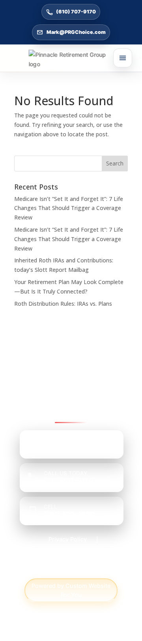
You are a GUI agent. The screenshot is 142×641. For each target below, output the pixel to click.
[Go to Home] (71, 59)
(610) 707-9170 (76, 12)
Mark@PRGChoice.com (76, 32)
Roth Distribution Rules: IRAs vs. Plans (63, 303)
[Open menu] (122, 57)
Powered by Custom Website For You (71, 590)
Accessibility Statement (68, 553)
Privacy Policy (68, 539)
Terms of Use (71, 568)
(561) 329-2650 (69, 514)
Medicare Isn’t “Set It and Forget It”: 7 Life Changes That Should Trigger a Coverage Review (68, 208)
